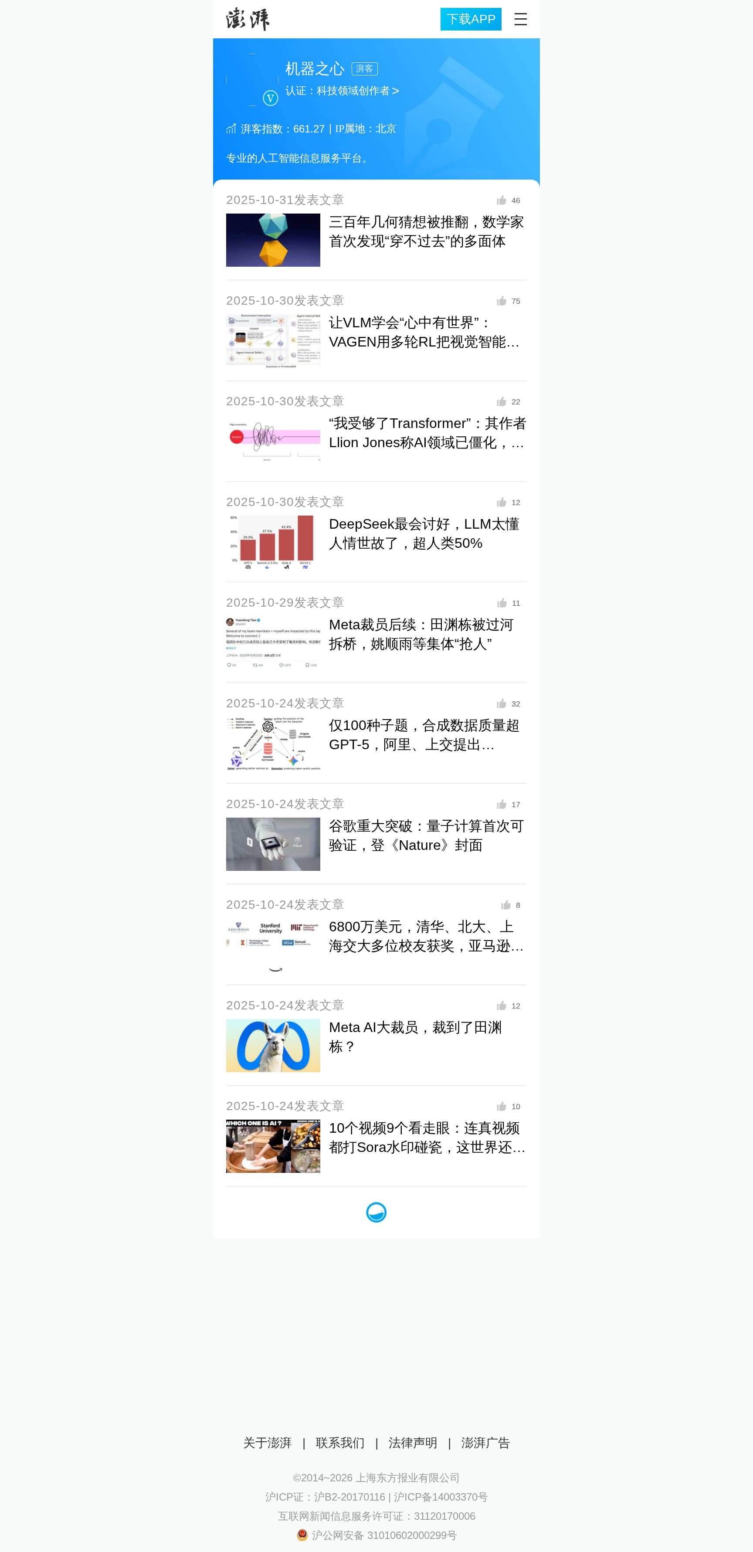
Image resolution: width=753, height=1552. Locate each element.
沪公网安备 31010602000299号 (384, 1535)
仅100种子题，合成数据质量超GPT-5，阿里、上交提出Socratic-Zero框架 (424, 744)
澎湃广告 (485, 1443)
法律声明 (413, 1443)
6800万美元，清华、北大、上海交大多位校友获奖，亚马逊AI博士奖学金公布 (426, 946)
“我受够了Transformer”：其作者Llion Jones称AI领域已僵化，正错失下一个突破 (428, 442)
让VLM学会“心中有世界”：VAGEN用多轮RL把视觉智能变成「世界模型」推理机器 (424, 342)
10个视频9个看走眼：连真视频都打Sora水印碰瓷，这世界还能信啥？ (427, 1147)
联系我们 (340, 1443)
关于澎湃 (267, 1443)
